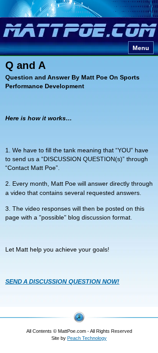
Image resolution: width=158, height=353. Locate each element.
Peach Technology (87, 338)
